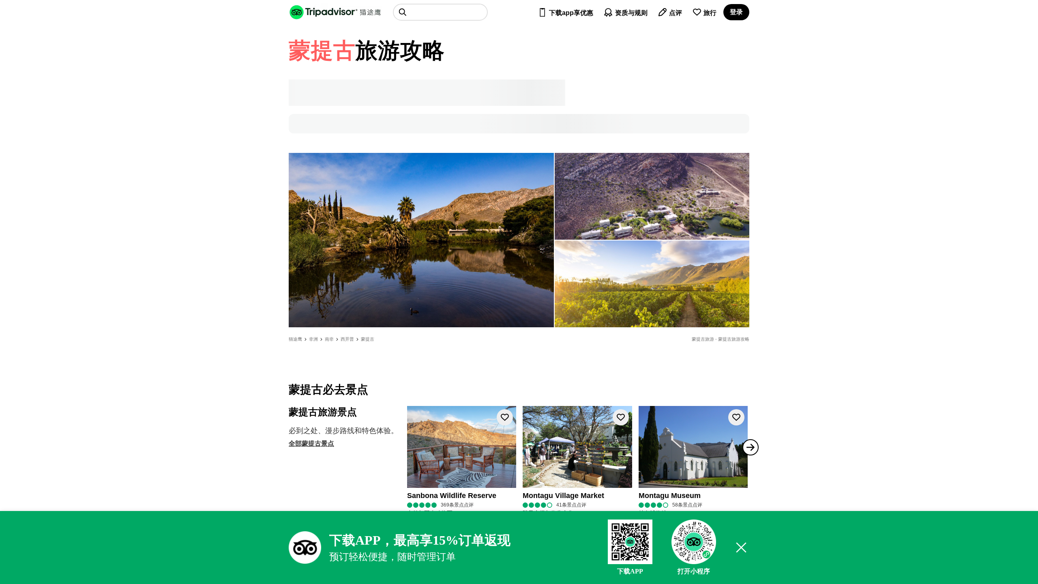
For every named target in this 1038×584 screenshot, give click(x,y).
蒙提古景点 (318, 443)
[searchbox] (440, 12)
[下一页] (750, 447)
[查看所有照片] (421, 240)
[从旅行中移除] (505, 417)
